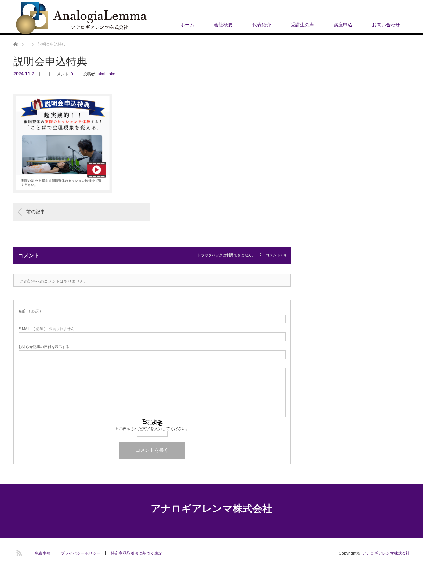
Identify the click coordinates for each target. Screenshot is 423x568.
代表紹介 (261, 24)
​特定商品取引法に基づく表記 (136, 553)
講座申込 (343, 24)
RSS (18, 552)
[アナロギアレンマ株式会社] (81, 18)
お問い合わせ (386, 24)
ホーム (187, 24)
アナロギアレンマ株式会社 (211, 508)
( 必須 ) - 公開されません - (48, 329)
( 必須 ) (30, 311)
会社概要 (223, 24)
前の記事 (35, 211)
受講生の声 (302, 24)
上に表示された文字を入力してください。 (152, 428)
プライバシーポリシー (80, 553)
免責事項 (43, 553)
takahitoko (106, 74)
